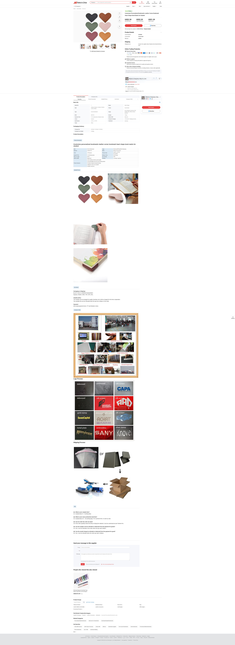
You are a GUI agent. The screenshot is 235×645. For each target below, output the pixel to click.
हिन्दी (134, 637)
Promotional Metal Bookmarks (145, 626)
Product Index (138, 636)
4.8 (146, 98)
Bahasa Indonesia (151, 637)
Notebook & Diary (98, 604)
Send (83, 564)
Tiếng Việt (145, 637)
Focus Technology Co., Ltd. (109, 640)
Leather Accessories (99, 606)
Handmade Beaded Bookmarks (107, 620)
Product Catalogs (90, 602)
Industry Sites (125, 636)
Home (74, 8)
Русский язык (106, 637)
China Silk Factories (78, 626)
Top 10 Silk (86, 629)
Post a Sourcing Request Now (107, 564)
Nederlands (120, 637)
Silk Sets (104, 626)
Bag (140, 604)
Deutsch (115, 637)
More (74, 631)
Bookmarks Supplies (112, 626)
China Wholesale (112, 636)
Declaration (130, 640)
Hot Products (87, 636)
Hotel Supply (120, 606)
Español (92, 637)
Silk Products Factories (88, 626)
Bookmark (84, 8)
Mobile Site (144, 636)
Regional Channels (132, 636)
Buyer (133, 6)
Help (140, 6)
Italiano (111, 637)
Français (101, 637)
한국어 (127, 637)
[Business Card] (159, 102)
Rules (161, 6)
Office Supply (142, 606)
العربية (124, 637)
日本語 (131, 637)
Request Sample (147, 28)
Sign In (126, 91)
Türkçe (141, 637)
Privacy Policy (135, 640)
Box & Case (120, 604)
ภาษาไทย (137, 637)
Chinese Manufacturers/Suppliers (102, 636)
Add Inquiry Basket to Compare (98, 51)
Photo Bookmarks (77, 629)
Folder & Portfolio (76, 604)
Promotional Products (77, 609)
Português (97, 637)
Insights (148, 636)
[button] (135, 99)
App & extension (147, 6)
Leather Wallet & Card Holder (78, 606)
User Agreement (124, 640)
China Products (93, 636)
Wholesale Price (119, 636)
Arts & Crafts (79, 8)
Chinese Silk (98, 626)
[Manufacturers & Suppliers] (80, 2)
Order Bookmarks (134, 626)
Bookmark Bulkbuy (94, 629)
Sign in (160, 3)
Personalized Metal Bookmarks (80, 620)
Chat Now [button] (153, 25)
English (89, 637)
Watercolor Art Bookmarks (94, 620)
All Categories (77, 6)
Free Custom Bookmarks (123, 626)
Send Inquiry (134, 25)
